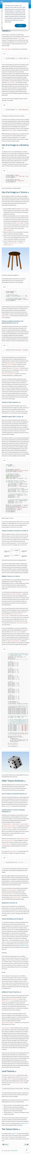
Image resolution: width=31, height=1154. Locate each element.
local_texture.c (22, 1123)
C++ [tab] (4, 53)
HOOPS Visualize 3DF (16, 2)
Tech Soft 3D (14, 1150)
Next (26, 1144)
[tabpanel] (15, 59)
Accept (20, 25)
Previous (6, 1144)
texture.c (14, 1133)
